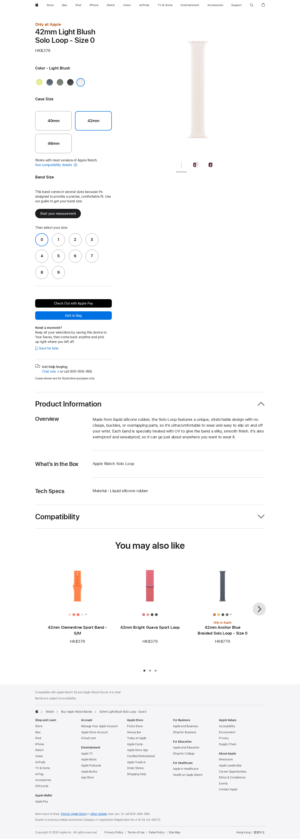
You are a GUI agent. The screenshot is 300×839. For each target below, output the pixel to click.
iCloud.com (88, 738)
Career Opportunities (232, 771)
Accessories (43, 780)
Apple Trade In (136, 762)
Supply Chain (227, 744)
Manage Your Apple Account (99, 726)
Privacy (224, 738)
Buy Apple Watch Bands (76, 711)
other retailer (98, 814)
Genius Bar (134, 732)
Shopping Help (136, 774)
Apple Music (89, 759)
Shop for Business (184, 732)
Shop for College (184, 753)
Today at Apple (136, 738)
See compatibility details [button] (54, 165)
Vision (39, 756)
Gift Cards (41, 786)
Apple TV (87, 753)
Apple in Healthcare (186, 768)
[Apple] (36, 711)
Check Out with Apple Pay (73, 303)
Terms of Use (136, 832)
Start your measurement (58, 213)
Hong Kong (243, 832)
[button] (251, 5)
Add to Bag (73, 315)
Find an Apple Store (73, 814)
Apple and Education (186, 747)
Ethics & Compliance (232, 777)
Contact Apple (228, 789)
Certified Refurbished (140, 756)
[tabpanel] (198, 89)
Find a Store (135, 726)
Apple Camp (135, 744)
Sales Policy (157, 832)
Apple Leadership (230, 765)
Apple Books (89, 771)
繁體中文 (259, 832)
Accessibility (227, 726)
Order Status (135, 768)
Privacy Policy (114, 832)
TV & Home (42, 768)
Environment (227, 732)
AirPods (40, 762)
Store (38, 726)
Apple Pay (41, 801)
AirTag (39, 774)
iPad (38, 738)
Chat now (50, 371)
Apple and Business (185, 726)
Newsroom (226, 759)
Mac (38, 732)
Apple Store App (137, 750)
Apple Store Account (94, 732)
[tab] (181, 165)
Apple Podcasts (91, 765)
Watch (50, 711)
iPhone (39, 744)
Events (223, 783)
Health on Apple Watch (187, 775)
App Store (87, 777)
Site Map (174, 832)
